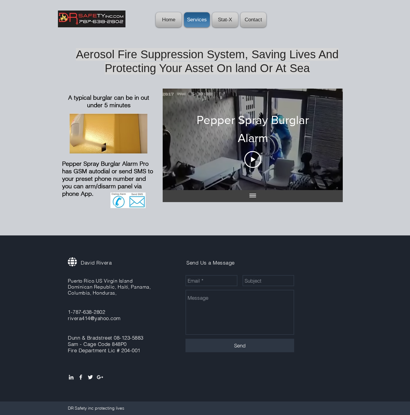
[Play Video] (252, 159)
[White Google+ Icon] (100, 377)
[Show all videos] (253, 196)
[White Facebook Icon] (80, 377)
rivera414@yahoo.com (94, 318)
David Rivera (96, 262)
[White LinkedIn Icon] (71, 377)
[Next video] (330, 139)
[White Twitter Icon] (90, 377)
